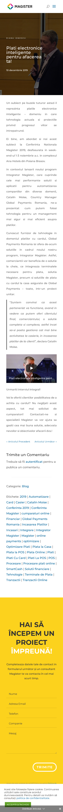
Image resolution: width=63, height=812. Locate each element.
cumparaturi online (35, 513)
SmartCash (14, 569)
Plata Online (36, 552)
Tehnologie (14, 574)
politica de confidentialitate (32, 798)
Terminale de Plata (38, 574)
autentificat (34, 462)
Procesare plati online (39, 563)
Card (9, 502)
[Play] (31, 368)
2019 (23, 496)
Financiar (13, 519)
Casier (20, 502)
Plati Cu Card (16, 558)
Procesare (13, 563)
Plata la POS (15, 552)
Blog (25, 486)
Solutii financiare (37, 569)
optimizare (31, 541)
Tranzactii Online (35, 580)
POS (51, 558)
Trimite (45, 767)
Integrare (27, 530)
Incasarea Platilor (34, 524)
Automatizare (39, 496)
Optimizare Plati (18, 547)
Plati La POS (37, 558)
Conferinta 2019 (17, 508)
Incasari (12, 530)
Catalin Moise (37, 502)
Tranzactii (13, 580)
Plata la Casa (41, 547)
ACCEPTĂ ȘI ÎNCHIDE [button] (18, 804)
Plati (50, 552)
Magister (27, 535)
